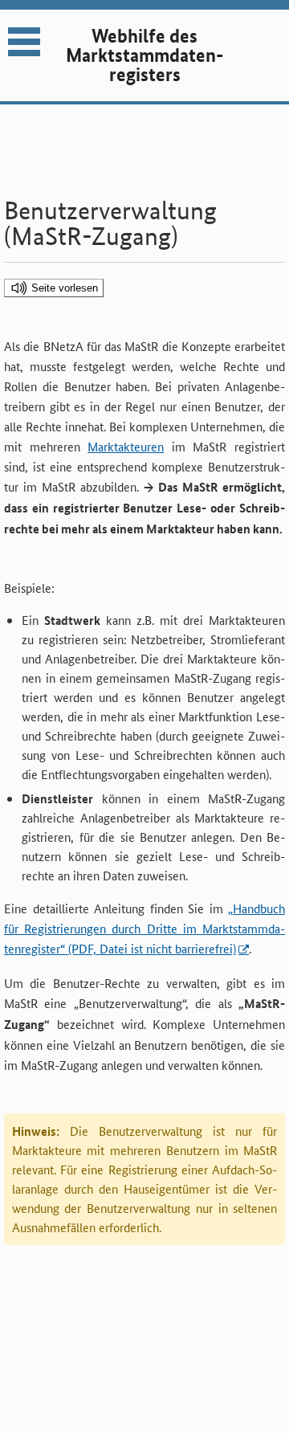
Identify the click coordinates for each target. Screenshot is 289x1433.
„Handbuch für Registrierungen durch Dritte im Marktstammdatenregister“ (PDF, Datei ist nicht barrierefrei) (144, 928)
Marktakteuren (126, 446)
